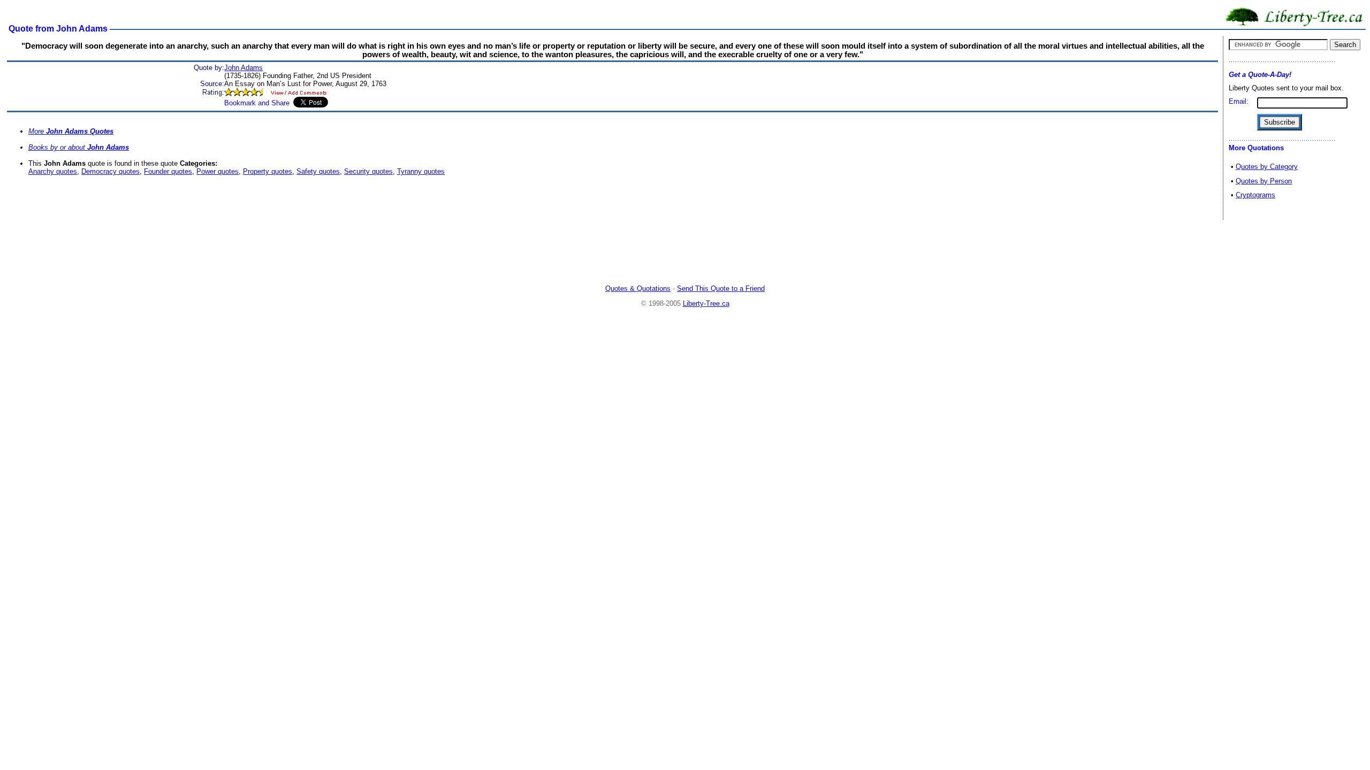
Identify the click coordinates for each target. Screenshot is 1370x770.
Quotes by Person (1264, 181)
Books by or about (78, 147)
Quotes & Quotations (638, 288)
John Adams (243, 68)
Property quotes (267, 171)
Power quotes (217, 171)
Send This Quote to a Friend (721, 288)
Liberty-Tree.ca (706, 303)
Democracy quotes (110, 171)
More (70, 131)
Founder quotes (168, 171)
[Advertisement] (685, 253)
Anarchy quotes (52, 171)
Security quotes (368, 171)
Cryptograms (1255, 195)
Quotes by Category (1267, 167)
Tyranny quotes (421, 171)
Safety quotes (318, 171)
